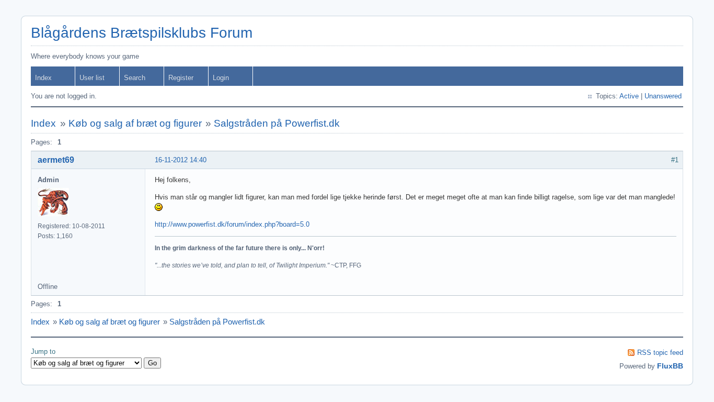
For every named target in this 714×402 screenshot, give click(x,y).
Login (221, 78)
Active (629, 96)
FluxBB (670, 366)
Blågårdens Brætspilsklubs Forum (141, 33)
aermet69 (56, 159)
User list (92, 78)
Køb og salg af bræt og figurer (135, 123)
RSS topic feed (660, 352)
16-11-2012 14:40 (180, 160)
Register (180, 78)
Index (43, 78)
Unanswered (663, 96)
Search (134, 78)
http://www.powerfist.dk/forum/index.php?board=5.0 (232, 224)
